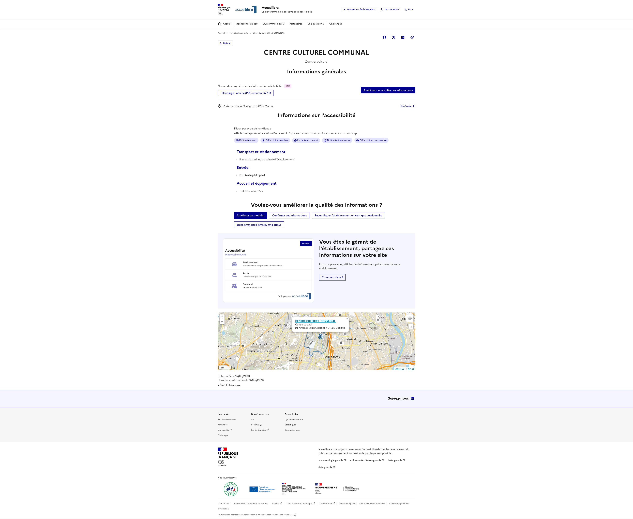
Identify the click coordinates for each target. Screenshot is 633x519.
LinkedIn (412, 398)
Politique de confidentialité (372, 503)
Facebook (384, 37)
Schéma (255, 424)
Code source (326, 503)
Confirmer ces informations (289, 215)
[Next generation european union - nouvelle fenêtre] (262, 489)
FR (409, 9)
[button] (347, 319)
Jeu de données (258, 430)
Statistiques (290, 424)
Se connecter (391, 9)
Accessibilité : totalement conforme (250, 503)
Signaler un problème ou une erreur (259, 225)
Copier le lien (412, 37)
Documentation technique (299, 503)
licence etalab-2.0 (284, 514)
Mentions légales (347, 503)
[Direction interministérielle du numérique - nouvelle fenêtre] (337, 489)
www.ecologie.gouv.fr (330, 460)
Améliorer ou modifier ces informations (388, 90)
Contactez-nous (292, 430)
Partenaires (295, 24)
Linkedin (403, 37)
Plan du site (223, 503)
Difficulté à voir (247, 140)
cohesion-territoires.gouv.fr (365, 460)
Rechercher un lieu (246, 24)
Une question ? (315, 24)
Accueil (227, 24)
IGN (409, 368)
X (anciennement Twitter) (393, 37)
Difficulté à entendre (338, 140)
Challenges (335, 24)
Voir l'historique (230, 385)
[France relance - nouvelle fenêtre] (231, 489)
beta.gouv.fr (395, 460)
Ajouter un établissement (361, 9)
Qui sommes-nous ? (273, 24)
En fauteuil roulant (307, 140)
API (253, 419)
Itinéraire (406, 106)
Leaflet (398, 368)
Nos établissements (239, 32)
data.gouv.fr (325, 467)
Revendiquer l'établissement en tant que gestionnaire (348, 215)
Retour (227, 43)
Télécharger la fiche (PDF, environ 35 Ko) (245, 93)
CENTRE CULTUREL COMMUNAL (315, 321)
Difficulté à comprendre (373, 140)
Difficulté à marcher (277, 140)
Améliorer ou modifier (250, 215)
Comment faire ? (332, 277)
